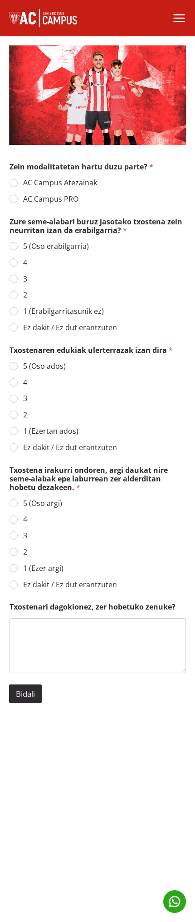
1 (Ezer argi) (43, 568)
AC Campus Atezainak (60, 183)
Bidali (25, 694)
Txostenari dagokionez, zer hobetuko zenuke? (93, 607)
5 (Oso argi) (42, 503)
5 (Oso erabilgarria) (56, 246)
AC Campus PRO (50, 199)
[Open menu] (179, 18)
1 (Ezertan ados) (50, 431)
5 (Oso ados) (44, 366)
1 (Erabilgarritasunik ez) (63, 311)
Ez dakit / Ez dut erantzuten (70, 327)
